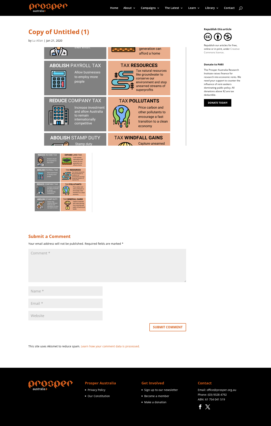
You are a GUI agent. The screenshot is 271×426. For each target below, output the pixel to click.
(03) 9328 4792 (217, 394)
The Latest (172, 8)
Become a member (156, 396)
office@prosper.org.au (221, 390)
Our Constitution (99, 396)
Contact (229, 8)
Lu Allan (37, 40)
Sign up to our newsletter (161, 390)
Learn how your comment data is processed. (110, 346)
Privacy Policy (96, 390)
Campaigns (148, 8)
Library (210, 8)
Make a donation (155, 402)
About (127, 8)
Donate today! (217, 102)
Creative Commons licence (222, 50)
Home (114, 8)
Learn (192, 8)
